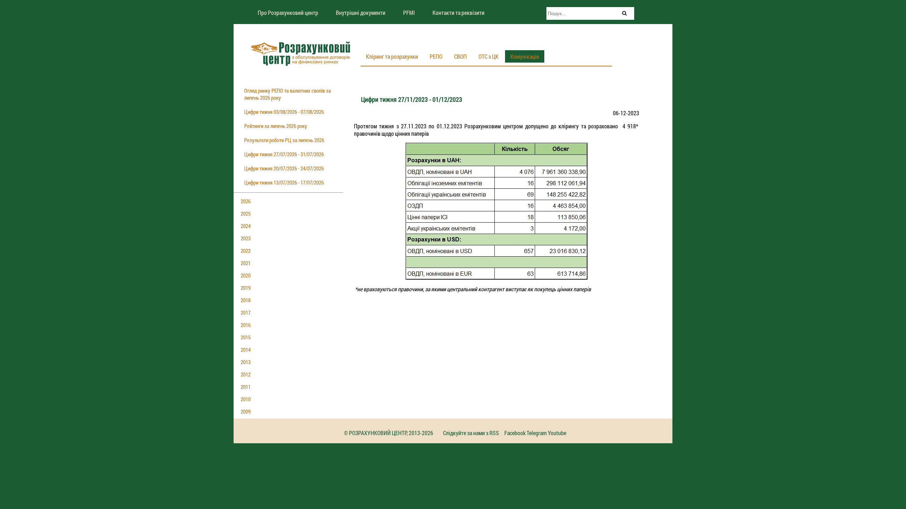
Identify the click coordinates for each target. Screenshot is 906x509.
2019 (246, 287)
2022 (246, 250)
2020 (246, 275)
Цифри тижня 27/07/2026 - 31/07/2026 (284, 154)
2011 (246, 386)
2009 (246, 411)
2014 (246, 349)
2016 (246, 324)
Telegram (537, 433)
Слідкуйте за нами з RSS (471, 433)
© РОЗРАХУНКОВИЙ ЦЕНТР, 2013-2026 (388, 433)
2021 (246, 263)
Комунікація (524, 56)
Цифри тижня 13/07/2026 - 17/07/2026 (284, 182)
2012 (246, 374)
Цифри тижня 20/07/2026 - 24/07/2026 (284, 168)
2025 (246, 213)
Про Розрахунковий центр (288, 12)
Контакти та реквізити (458, 12)
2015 (246, 337)
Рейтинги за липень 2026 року (275, 125)
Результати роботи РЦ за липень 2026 (284, 140)
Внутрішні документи (360, 12)
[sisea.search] (624, 13)
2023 (246, 238)
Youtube (557, 433)
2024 (246, 225)
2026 (246, 201)
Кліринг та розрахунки (392, 56)
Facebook (515, 433)
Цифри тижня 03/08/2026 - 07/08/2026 (284, 111)
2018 (246, 300)
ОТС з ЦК (488, 56)
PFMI (409, 12)
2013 (246, 361)
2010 (246, 399)
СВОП (460, 56)
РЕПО (436, 56)
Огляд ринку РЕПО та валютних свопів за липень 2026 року (287, 94)
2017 (246, 312)
